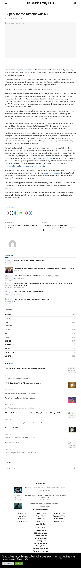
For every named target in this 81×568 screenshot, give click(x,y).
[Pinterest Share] (26, 213)
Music (7, 333)
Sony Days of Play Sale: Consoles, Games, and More (30, 260)
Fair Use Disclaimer (40, 538)
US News (8, 356)
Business (8, 314)
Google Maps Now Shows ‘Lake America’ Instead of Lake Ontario (25, 368)
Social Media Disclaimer (40, 548)
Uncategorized (10, 352)
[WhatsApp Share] (21, 213)
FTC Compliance (40, 541)
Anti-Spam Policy (40, 528)
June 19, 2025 (18, 294)
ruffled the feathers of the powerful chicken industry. (27, 166)
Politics (8, 337)
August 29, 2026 (45, 490)
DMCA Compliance (40, 533)
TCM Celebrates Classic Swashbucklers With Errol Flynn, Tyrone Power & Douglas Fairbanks (34, 413)
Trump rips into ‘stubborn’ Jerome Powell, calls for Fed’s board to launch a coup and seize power (44, 268)
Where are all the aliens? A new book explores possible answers (45, 487)
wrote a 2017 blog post (52, 173)
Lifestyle (8, 326)
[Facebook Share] (7, 213)
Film (11, 9)
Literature (9, 329)
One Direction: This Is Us (44, 158)
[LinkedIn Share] (16, 213)
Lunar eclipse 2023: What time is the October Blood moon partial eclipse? (36, 275)
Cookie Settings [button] (8, 563)
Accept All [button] (19, 563)
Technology (9, 345)
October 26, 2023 (19, 278)
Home (6, 9)
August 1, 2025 (18, 270)
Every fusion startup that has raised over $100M (28, 291)
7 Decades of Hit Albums (12, 443)
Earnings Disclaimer (40, 535)
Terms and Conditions (40, 551)
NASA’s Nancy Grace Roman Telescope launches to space (23, 383)
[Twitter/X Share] (11, 213)
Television (9, 348)
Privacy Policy (40, 546)
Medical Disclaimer (40, 543)
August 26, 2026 (45, 499)
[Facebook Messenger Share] (30, 213)
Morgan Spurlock (21, 70)
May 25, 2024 (13, 18)
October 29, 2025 (19, 287)
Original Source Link (12, 207)
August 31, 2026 (10, 375)
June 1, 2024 (18, 263)
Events (7, 318)
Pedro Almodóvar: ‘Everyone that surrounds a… (20, 398)
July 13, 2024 (18, 301)
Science (8, 341)
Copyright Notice (40, 530)
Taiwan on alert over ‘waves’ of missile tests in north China (32, 299)
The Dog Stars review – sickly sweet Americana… (45, 503)
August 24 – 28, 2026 (11, 428)
